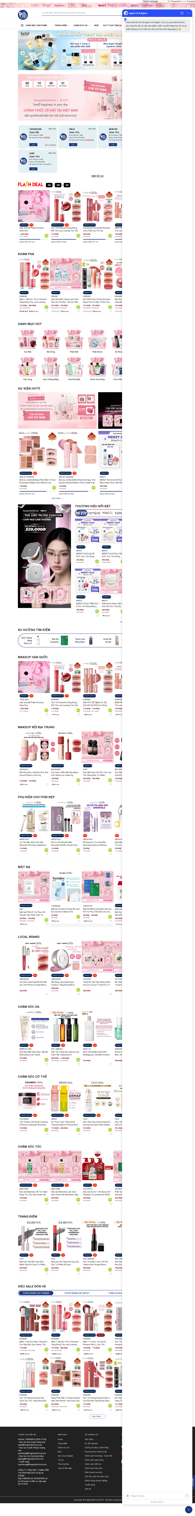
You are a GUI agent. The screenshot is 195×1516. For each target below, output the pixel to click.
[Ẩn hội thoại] (188, 13)
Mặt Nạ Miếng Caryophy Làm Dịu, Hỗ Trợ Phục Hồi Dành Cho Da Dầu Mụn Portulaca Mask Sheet (97, 912)
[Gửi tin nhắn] (186, 1496)
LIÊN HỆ (88, 1489)
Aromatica (120, 1189)
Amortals (24, 839)
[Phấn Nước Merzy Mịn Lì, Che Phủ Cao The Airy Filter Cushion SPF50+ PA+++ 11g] (113, 581)
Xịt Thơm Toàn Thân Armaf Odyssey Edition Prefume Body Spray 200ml (65, 1125)
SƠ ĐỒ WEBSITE (91, 1443)
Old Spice (87, 1189)
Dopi (85, 769)
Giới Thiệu (89, 1439)
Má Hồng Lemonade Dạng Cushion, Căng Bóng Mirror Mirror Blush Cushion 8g (63, 985)
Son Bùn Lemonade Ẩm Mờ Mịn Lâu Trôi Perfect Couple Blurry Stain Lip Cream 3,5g (33, 985)
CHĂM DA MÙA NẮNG (118, 1293)
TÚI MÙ (61, 1460)
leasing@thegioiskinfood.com (31, 1459)
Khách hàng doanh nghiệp (96, 1481)
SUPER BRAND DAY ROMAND (36, 1293)
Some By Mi (120, 1049)
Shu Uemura (56, 1049)
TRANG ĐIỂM (61, 25)
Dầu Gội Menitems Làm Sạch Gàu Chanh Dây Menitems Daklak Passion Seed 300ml (65, 1195)
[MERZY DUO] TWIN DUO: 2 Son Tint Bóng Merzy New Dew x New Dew (87, 606)
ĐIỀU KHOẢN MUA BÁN (93, 1472)
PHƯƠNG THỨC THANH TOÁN (96, 1452)
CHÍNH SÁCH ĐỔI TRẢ (93, 1464)
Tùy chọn (193, 1482)
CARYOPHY (87, 906)
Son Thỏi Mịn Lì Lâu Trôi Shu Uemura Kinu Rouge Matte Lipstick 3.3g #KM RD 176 (95, 1264)
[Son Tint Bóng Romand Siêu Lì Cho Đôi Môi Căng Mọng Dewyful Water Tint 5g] (97, 1372)
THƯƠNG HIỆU (63, 1464)
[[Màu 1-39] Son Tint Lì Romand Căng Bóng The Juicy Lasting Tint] (66, 1316)
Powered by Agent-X (157, 1502)
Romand (23, 296)
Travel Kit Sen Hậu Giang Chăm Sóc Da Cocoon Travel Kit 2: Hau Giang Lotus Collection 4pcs (97, 985)
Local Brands (89, 140)
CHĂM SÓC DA (80, 25)
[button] (63, 68)
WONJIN (118, 909)
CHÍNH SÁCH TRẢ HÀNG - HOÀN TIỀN (98, 1456)
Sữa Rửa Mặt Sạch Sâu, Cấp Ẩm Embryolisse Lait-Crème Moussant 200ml (34, 1055)
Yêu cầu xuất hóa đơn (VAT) (97, 1476)
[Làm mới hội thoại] (182, 13)
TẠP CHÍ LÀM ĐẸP (65, 1468)
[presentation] (20, 50)
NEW (96, 25)
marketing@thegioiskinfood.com (32, 1453)
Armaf (54, 1119)
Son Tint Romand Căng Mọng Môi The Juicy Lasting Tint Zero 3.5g (65, 231)
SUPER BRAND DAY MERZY (77, 1293)
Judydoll (24, 769)
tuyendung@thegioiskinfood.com (32, 1464)
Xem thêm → (57, 498)
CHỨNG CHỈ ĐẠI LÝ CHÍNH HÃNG (97, 1448)
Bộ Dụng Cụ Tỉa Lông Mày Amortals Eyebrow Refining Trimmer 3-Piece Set (94, 845)
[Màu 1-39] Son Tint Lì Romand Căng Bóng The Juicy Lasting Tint (33, 302)
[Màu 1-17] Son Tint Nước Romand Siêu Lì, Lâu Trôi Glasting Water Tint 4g (94, 1344)
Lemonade (24, 979)
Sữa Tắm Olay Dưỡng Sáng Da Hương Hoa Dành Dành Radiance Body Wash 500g (97, 1125)
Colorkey (24, 1119)
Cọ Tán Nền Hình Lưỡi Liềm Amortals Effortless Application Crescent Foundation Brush (33, 845)
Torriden (55, 906)
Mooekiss (55, 769)
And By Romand (27, 477)
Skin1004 (87, 1049)
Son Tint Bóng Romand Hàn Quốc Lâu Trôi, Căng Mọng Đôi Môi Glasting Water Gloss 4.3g (33, 1401)
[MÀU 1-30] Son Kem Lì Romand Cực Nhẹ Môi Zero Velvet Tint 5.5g (33, 1344)
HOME (60, 1439)
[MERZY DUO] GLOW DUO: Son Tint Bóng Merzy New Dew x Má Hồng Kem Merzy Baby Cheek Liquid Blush (118, 483)
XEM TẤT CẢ (97, 176)
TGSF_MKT (24, 699)
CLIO (22, 1259)
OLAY (85, 1119)
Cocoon (87, 979)
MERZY (103, 477)
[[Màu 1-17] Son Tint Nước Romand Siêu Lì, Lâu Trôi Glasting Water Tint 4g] (97, 1316)
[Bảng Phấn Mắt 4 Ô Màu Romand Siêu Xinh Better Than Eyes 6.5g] (66, 1372)
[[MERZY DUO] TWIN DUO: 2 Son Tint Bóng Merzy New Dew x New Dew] (87, 581)
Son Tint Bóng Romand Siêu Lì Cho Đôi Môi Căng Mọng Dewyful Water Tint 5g (97, 1401)
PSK (21, 909)
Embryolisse (26, 1049)
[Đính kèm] (127, 1496)
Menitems (24, 1189)
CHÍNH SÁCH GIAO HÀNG (94, 1460)
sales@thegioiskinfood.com (30, 1445)
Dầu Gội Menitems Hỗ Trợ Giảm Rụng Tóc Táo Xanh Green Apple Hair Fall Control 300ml (34, 1195)
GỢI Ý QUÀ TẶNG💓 (112, 25)
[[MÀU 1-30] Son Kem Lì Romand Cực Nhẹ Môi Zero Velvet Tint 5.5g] (34, 1316)
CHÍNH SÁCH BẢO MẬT (93, 1468)
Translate (191, 1)
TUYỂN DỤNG (90, 1485)
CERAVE (47, 137)
